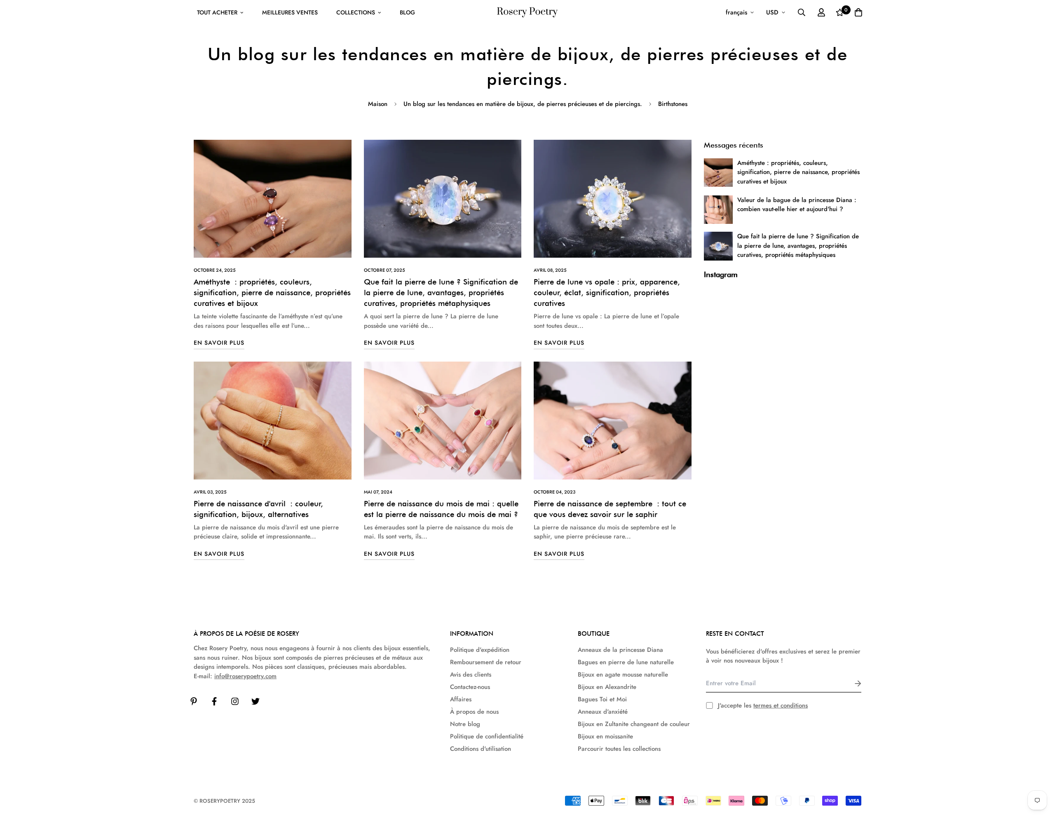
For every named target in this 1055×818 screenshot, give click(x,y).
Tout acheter (217, 12)
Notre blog (465, 724)
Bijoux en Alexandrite (607, 686)
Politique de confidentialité (486, 736)
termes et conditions (780, 705)
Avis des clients (470, 674)
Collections (355, 12)
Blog (407, 12)
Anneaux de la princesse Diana (620, 649)
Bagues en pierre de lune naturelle (626, 662)
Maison (377, 103)
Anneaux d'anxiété (603, 711)
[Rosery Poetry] (527, 12)
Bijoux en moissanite (605, 736)
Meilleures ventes (290, 12)
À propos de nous (474, 711)
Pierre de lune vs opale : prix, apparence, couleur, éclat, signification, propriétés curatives (607, 292)
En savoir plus (219, 342)
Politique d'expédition (479, 649)
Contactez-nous (470, 686)
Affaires (460, 699)
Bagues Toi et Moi (602, 699)
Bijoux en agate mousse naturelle (623, 674)
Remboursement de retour (485, 662)
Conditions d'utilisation (480, 748)
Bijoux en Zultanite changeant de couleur (634, 724)
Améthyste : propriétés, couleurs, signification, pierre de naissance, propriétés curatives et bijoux (272, 292)
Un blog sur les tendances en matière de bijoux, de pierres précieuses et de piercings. (522, 103)
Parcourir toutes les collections (619, 748)
